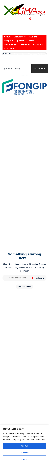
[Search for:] (19, 278)
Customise (25, 453)
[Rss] (4, 29)
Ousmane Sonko (35, 54)
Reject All (24, 460)
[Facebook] (4, 23)
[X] (8, 23)
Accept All (24, 446)
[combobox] (15, 68)
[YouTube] (14, 23)
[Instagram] (19, 23)
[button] (24, 59)
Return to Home (24, 287)
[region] (24, 445)
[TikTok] (23, 23)
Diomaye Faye (20, 54)
